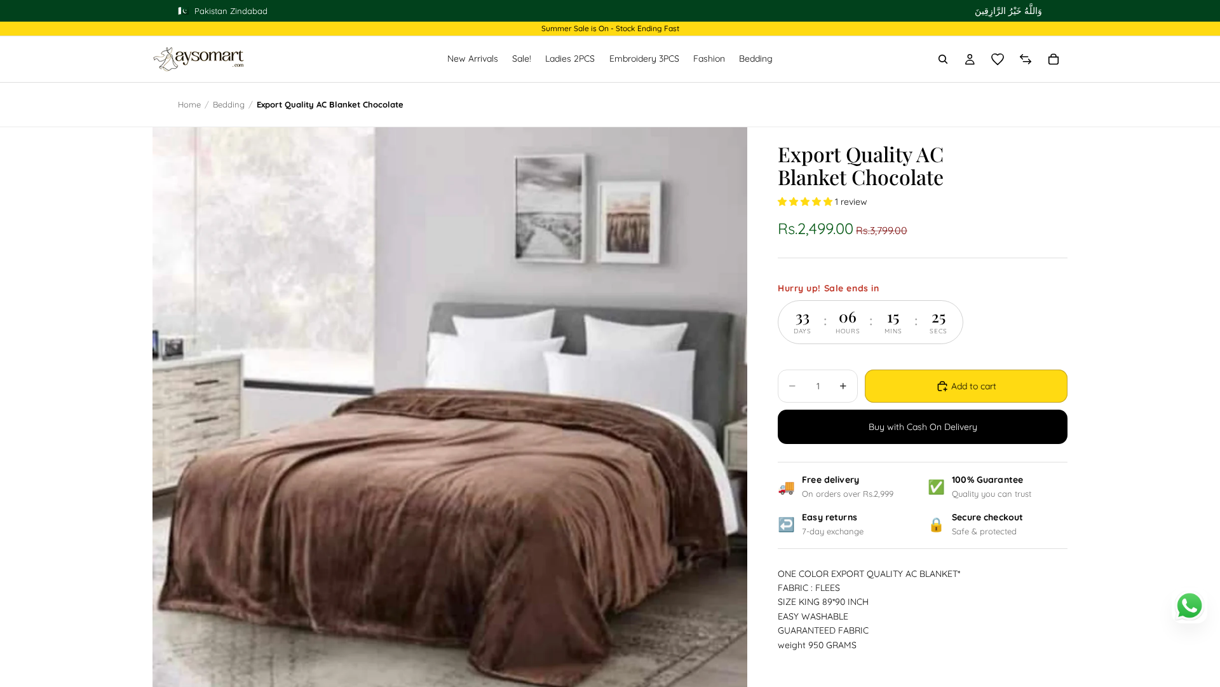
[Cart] (1054, 59)
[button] (806, 201)
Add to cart (973, 386)
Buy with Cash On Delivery (923, 427)
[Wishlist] (998, 59)
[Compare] (1026, 59)
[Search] (943, 59)
